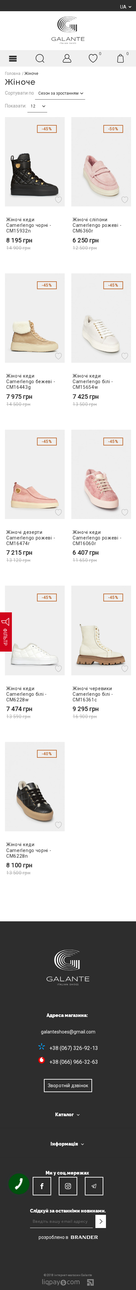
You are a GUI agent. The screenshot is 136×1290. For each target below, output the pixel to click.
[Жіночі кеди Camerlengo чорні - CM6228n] (35, 786)
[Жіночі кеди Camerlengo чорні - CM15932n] (35, 161)
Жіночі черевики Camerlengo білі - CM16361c (93, 694)
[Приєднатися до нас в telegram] (94, 1186)
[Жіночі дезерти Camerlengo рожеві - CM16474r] (35, 474)
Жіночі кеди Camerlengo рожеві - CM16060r (97, 538)
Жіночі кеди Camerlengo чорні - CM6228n (28, 850)
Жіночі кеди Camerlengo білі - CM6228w (26, 694)
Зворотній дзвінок (68, 1085)
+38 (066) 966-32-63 (74, 1062)
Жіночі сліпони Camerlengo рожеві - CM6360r (97, 225)
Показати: (15, 105)
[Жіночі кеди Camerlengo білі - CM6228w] (35, 630)
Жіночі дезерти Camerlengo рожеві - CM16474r (30, 538)
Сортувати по (19, 93)
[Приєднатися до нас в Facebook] (42, 1186)
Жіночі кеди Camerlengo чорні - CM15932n (28, 225)
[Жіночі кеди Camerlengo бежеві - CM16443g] (35, 318)
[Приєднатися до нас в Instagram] (68, 1186)
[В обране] (59, 200)
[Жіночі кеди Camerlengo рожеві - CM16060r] (101, 474)
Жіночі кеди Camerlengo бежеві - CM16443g (30, 381)
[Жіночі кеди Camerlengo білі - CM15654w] (101, 318)
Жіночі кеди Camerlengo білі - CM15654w (93, 381)
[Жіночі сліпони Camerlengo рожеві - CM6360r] (101, 161)
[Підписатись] (100, 1221)
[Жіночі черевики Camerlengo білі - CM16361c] (101, 630)
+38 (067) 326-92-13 (74, 1048)
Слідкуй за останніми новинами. (68, 1211)
